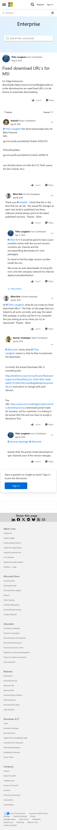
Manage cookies (10, 819)
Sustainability (9, 805)
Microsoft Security (10, 681)
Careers (6, 771)
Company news (9, 780)
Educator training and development (17, 652)
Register (40, 4)
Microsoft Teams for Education (15, 638)
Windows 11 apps (10, 567)
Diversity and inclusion (12, 795)
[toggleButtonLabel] (52, 13)
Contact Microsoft (20, 816)
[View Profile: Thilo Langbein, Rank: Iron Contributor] (6, 58)
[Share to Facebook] (18, 519)
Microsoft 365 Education (13, 643)
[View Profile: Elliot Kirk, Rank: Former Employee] (8, 196)
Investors (7, 790)
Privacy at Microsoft (11, 785)
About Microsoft (10, 776)
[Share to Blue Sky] (33, 519)
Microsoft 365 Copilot (12, 705)
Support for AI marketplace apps (15, 738)
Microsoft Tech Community (13, 743)
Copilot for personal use (12, 552)
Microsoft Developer (11, 728)
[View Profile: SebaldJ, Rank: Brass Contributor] (6, 122)
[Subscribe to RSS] (38, 519)
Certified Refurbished (11, 605)
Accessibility (8, 800)
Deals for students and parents (15, 657)
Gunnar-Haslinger (22, 337)
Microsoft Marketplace (12, 747)
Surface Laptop (9, 538)
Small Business (9, 709)
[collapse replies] (28, 118)
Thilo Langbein (18, 57)
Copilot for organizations (13, 548)
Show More (16, 288)
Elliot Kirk (18, 194)
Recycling (20, 822)
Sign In (50, 4)
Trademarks (36, 819)
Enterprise (9, 13)
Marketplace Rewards (12, 752)
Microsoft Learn (9, 733)
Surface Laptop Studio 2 (12, 543)
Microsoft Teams (10, 700)
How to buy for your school (13, 647)
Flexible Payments (10, 614)
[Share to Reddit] (28, 519)
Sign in (16, 485)
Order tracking (9, 600)
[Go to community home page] (10, 4)
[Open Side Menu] (4, 4)
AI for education (9, 662)
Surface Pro (8, 533)
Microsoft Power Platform (13, 695)
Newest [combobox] (48, 112)
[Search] (32, 4)
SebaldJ (15, 120)
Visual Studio (8, 757)
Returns (6, 595)
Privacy (32, 816)
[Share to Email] (43, 519)
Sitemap (7, 816)
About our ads (32, 822)
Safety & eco (8, 822)
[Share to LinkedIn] (13, 519)
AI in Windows (9, 557)
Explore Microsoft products (13, 562)
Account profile (9, 581)
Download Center (10, 585)
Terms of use (23, 819)
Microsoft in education (12, 628)
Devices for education (12, 633)
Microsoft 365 (9, 690)
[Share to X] (23, 519)
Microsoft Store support (12, 590)
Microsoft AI (8, 676)
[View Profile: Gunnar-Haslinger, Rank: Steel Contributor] (8, 339)
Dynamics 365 (9, 685)
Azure (6, 723)
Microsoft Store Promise (12, 610)
